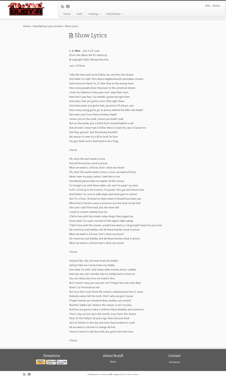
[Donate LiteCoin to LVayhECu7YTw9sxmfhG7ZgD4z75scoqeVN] (62, 362)
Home (66, 14)
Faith (79, 14)
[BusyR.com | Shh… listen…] (26, 8)
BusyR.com (96, 374)
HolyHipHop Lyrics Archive (47, 26)
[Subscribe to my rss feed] (63, 6)
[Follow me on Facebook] (69, 6)
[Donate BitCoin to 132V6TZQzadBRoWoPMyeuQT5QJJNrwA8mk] (51, 362)
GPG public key (174, 362)
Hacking (93, 14)
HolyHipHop (113, 14)
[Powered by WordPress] (111, 374)
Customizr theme (132, 374)
